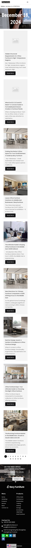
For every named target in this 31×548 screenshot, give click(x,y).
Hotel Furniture (20, 514)
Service (4, 503)
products (4, 501)
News (3, 505)
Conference (19, 499)
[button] (17, 479)
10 (10, 459)
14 (20, 459)
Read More (10, 73)
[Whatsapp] (3, 535)
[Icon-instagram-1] (14, 535)
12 (15, 459)
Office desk (19, 497)
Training (18, 503)
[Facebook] (3, 538)
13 (18, 459)
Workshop (4, 499)
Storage (18, 508)
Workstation (19, 501)
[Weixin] (7, 535)
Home (3, 6)
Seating (18, 505)
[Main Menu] (27, 2)
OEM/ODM (19, 512)
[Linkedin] (10, 535)
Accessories (19, 510)
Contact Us (5, 508)
